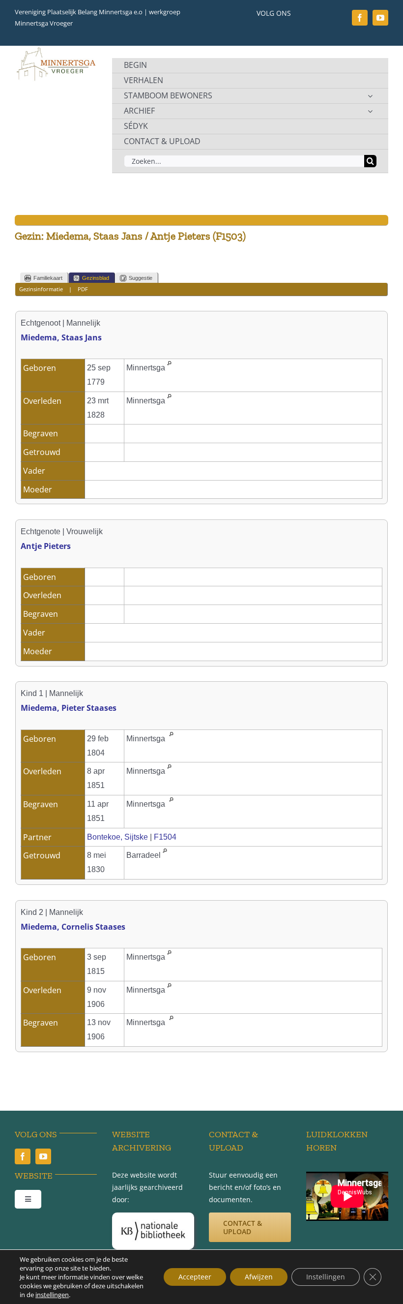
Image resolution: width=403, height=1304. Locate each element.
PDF (83, 289)
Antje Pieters (46, 546)
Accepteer (194, 1276)
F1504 (165, 837)
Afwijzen (259, 1276)
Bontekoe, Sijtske (117, 837)
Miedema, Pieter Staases (68, 707)
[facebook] (360, 18)
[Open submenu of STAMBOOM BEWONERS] (370, 96)
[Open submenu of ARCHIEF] (370, 111)
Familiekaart (47, 278)
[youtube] (380, 18)
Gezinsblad (95, 278)
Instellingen (325, 1276)
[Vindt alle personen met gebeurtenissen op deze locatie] (169, 368)
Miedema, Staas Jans (61, 337)
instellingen (52, 1294)
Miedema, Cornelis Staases (73, 926)
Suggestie (140, 278)
